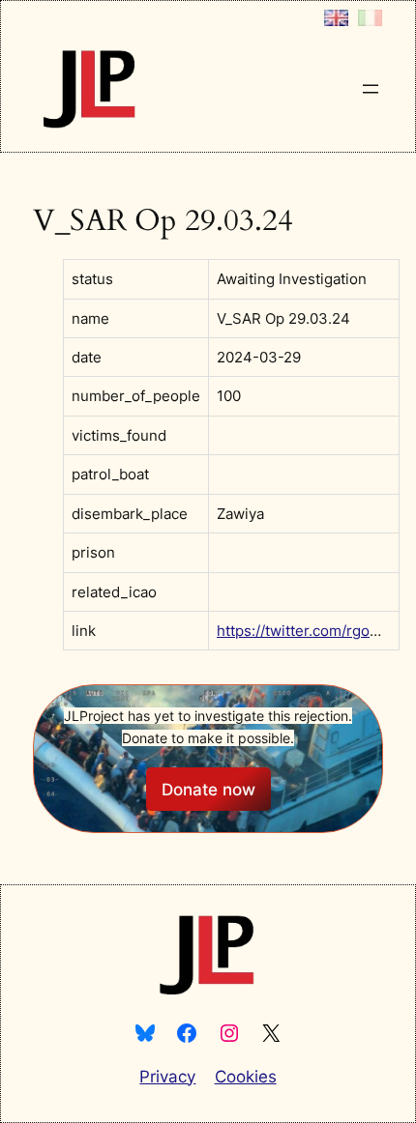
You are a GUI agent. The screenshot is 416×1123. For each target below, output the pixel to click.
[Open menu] (370, 89)
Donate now (208, 789)
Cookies (246, 1076)
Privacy (167, 1076)
